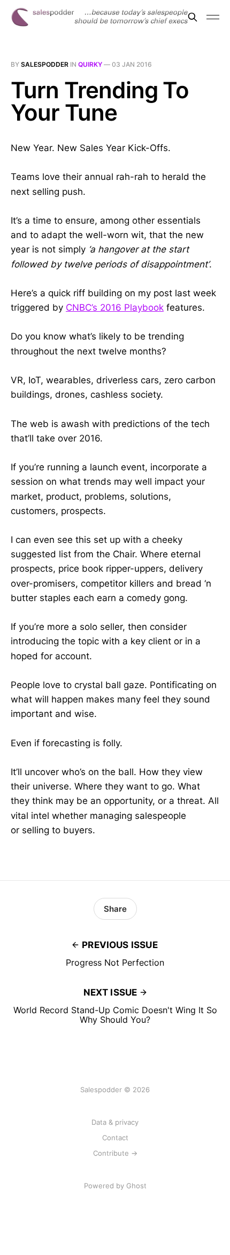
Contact (115, 1137)
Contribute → (115, 1153)
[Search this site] (193, 17)
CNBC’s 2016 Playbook (115, 307)
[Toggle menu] (213, 17)
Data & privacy (115, 1122)
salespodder (44, 64)
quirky (90, 64)
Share (115, 909)
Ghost (136, 1185)
